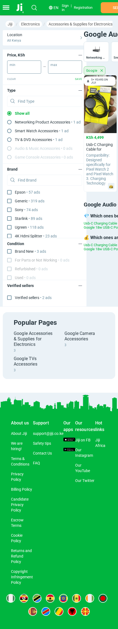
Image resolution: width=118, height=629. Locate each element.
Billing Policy (21, 489)
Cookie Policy (17, 538)
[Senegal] (76, 598)
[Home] (22, 7)
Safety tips (42, 443)
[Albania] (72, 611)
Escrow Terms (17, 523)
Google (92, 71)
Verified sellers (33, 298)
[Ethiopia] (63, 598)
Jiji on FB (83, 440)
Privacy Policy (17, 477)
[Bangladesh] (103, 598)
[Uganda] (23, 598)
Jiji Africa (100, 443)
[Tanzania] (37, 598)
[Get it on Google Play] (69, 450)
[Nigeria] (10, 598)
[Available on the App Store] (69, 440)
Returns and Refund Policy (21, 556)
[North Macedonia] (85, 611)
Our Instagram (84, 453)
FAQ (36, 463)
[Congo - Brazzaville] (59, 611)
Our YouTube (82, 468)
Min (12, 65)
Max (53, 65)
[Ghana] (50, 598)
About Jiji (19, 433)
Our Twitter (84, 480)
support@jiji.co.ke (48, 433)
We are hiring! (17, 446)
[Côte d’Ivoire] (89, 598)
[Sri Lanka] (32, 611)
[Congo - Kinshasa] (45, 611)
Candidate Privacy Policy (20, 504)
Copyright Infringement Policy (22, 577)
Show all (22, 113)
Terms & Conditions (20, 461)
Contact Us (42, 453)
